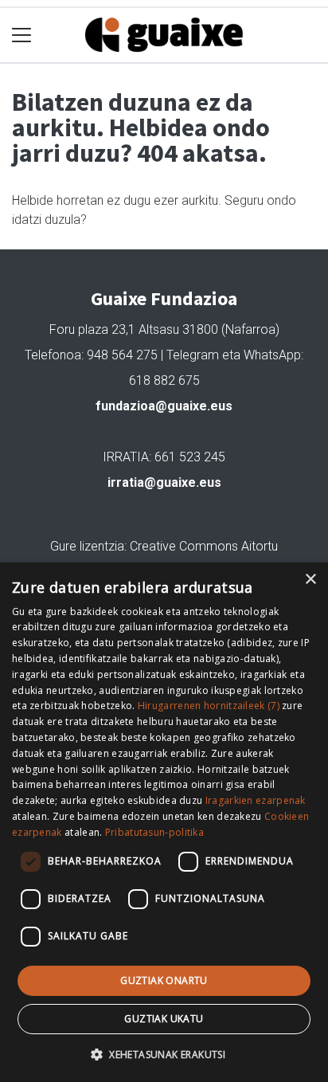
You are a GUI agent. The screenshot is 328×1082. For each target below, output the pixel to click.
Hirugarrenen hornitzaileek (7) (208, 705)
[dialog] (164, 822)
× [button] (310, 580)
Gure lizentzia (87, 546)
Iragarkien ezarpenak (255, 800)
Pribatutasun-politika (154, 832)
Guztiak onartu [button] (164, 980)
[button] (164, 1054)
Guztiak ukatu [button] (163, 1018)
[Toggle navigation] (22, 35)
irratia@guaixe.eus (164, 482)
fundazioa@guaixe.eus (164, 406)
